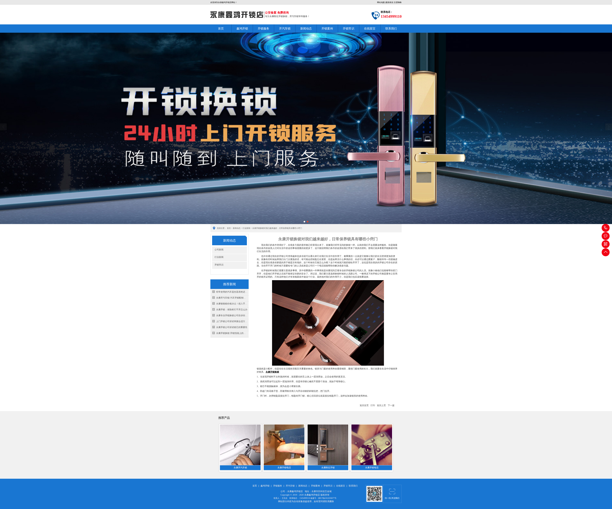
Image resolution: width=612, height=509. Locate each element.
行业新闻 (246, 228)
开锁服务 (263, 28)
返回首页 (364, 405)
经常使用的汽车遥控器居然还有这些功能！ (231, 292)
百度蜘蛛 (398, 2)
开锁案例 (327, 28)
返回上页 (381, 405)
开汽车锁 (285, 28)
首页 (221, 28)
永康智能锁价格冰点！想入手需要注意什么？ (231, 303)
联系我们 (391, 28)
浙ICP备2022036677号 (327, 498)
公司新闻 (219, 249)
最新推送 (389, 2)
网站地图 (381, 2)
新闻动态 (306, 28)
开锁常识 (348, 28)
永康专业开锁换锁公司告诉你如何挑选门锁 (231, 315)
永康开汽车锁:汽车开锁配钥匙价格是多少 (231, 298)
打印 (373, 405)
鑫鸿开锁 (242, 28)
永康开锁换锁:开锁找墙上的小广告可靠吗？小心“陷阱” (231, 333)
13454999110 (606, 228)
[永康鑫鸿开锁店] (236, 14)
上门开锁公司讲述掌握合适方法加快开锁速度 (231, 321)
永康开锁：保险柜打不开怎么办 (231, 309)
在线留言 (369, 28)
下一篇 (391, 405)
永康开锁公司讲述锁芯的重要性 (231, 327)
